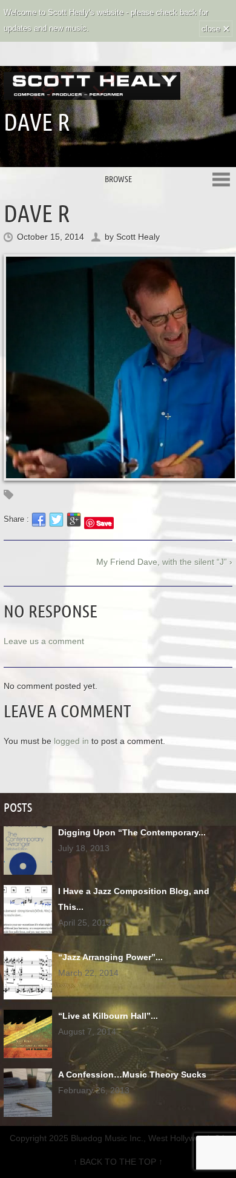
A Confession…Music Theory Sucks (132, 1074)
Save (103, 522)
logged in (71, 741)
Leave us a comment (44, 641)
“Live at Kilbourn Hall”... (108, 1016)
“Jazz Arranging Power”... (110, 957)
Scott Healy (138, 237)
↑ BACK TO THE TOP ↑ (118, 1161)
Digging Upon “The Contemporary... (132, 832)
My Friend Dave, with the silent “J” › (164, 562)
